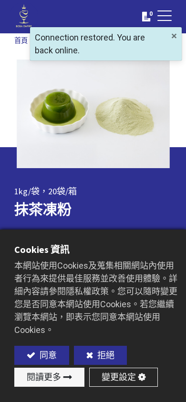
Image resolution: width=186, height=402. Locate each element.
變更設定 (119, 377)
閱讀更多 (44, 377)
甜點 (76, 41)
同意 (47, 355)
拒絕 (104, 355)
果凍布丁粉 (112, 41)
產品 (48, 41)
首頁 (21, 41)
